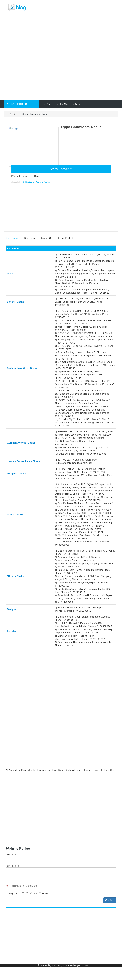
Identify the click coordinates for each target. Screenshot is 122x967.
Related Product (65, 238)
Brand (78, 104)
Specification (12, 238)
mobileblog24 (58, 965)
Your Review (13, 865)
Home (50, 104)
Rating (10, 893)
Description (30, 238)
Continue (109, 900)
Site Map (64, 104)
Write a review (43, 181)
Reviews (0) (46, 238)
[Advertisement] (61, 36)
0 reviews (28, 181)
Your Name (12, 854)
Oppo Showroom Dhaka (35, 114)
